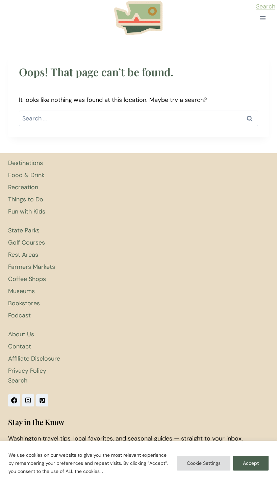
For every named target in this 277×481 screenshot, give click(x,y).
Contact (19, 346)
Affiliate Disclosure (34, 359)
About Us (21, 334)
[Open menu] (262, 18)
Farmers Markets (31, 267)
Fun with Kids (26, 211)
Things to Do (25, 199)
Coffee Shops (27, 279)
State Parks (24, 230)
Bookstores (24, 303)
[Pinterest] (42, 400)
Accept (251, 463)
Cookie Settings (204, 463)
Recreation (23, 187)
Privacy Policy (27, 371)
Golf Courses (26, 242)
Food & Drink (26, 175)
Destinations (25, 163)
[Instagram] (28, 400)
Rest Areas (23, 255)
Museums (21, 291)
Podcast (19, 315)
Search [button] (265, 6)
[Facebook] (14, 400)
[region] (138, 461)
